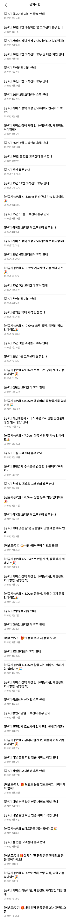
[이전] (6, 5)
